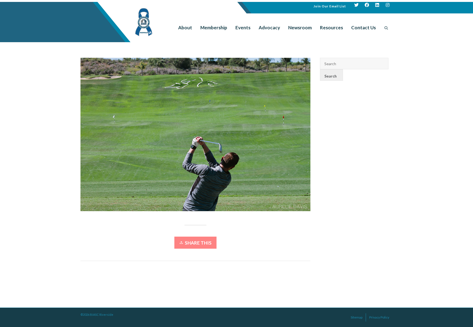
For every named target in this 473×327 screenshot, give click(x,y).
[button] (330, 5)
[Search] (386, 27)
